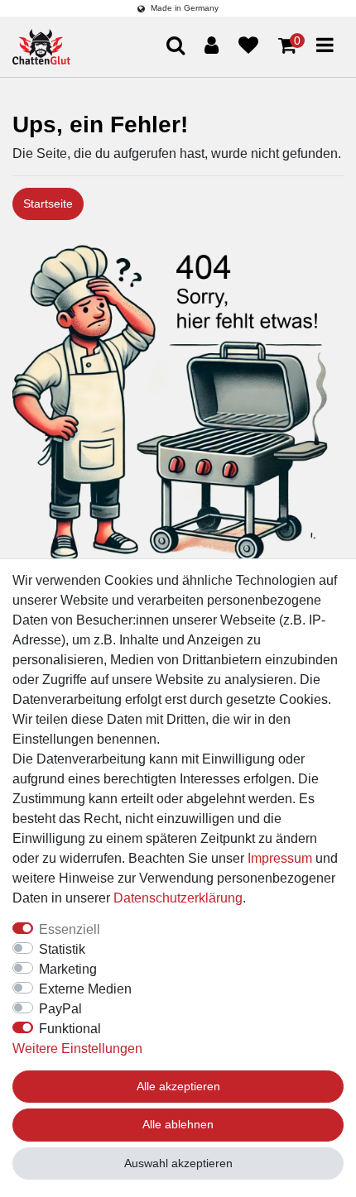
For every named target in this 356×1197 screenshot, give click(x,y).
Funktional (70, 1029)
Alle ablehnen (178, 1124)
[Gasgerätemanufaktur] (41, 47)
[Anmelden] (212, 45)
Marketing (68, 969)
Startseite (48, 203)
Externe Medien (85, 989)
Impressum (280, 858)
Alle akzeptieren (178, 1086)
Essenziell (69, 929)
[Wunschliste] (248, 45)
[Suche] (311, 109)
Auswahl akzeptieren (178, 1163)
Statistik (62, 949)
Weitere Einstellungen (77, 1048)
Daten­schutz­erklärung (178, 898)
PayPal (60, 1009)
